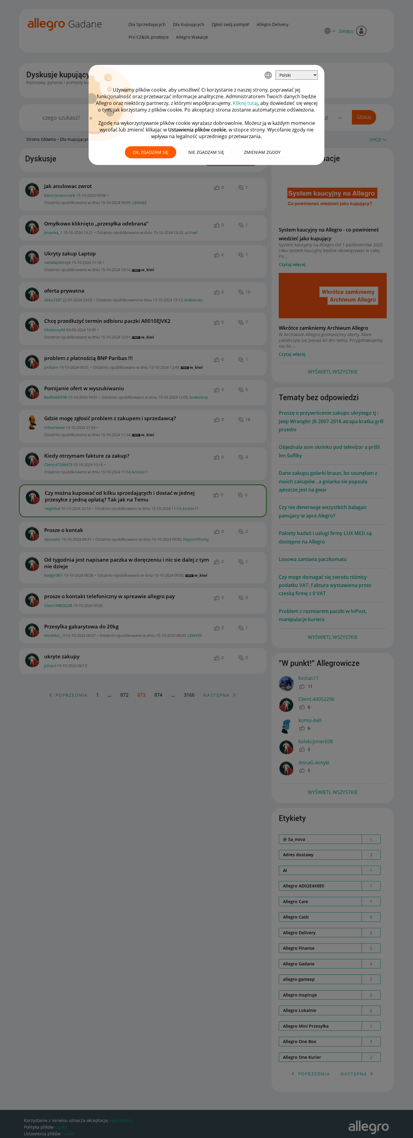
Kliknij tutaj (245, 103)
